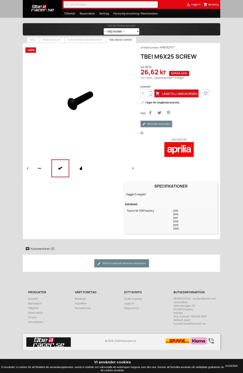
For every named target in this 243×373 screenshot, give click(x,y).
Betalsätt (80, 298)
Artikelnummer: (150, 47)
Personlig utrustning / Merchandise (135, 13)
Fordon (32, 317)
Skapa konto (131, 308)
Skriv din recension (158, 124)
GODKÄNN (231, 365)
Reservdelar (87, 13)
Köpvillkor (80, 303)
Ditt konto (133, 292)
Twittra (159, 112)
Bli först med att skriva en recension (124, 263)
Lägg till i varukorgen (176, 93)
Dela (150, 112)
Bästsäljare (35, 303)
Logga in (129, 303)
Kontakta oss (83, 308)
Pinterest (168, 112)
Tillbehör (69, 13)
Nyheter (33, 298)
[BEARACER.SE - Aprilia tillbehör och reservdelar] (42, 8)
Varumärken (35, 322)
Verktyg (104, 13)
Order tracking (133, 298)
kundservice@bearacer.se (190, 323)
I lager (130, 194)
